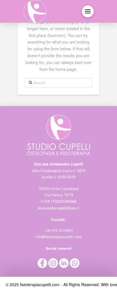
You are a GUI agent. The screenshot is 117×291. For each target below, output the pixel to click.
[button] (88, 11)
